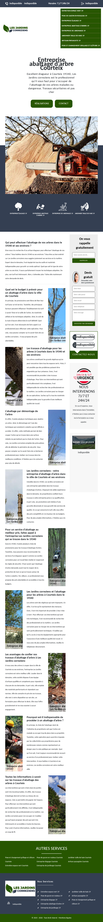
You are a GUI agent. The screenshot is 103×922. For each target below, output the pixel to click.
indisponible (16, 3)
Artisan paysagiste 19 (71, 41)
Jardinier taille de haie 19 (73, 36)
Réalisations (42, 104)
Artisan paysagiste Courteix (78, 862)
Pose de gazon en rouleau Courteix (50, 858)
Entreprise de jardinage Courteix (49, 866)
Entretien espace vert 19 (72, 11)
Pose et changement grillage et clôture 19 (81, 46)
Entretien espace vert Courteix (16, 866)
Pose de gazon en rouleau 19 (74, 16)
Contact (63, 104)
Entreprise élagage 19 (71, 21)
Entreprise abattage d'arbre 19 (75, 26)
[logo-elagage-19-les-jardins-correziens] (15, 28)
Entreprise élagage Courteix (47, 862)
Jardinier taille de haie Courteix (79, 858)
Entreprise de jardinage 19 (73, 31)
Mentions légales (65, 918)
